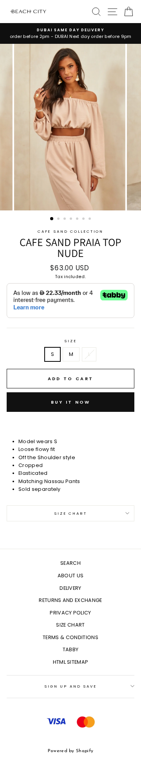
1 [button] (52, 219)
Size (70, 340)
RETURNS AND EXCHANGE (70, 600)
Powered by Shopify (71, 751)
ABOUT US (71, 575)
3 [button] (65, 219)
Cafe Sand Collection (70, 231)
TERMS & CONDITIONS (70, 637)
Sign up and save (70, 686)
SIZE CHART (70, 624)
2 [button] (59, 219)
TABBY (71, 649)
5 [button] (78, 219)
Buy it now (70, 402)
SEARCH (70, 563)
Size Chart (70, 513)
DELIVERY (70, 588)
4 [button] (72, 219)
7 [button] (90, 219)
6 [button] (84, 219)
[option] (70, 33)
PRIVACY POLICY (70, 612)
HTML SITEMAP (71, 662)
